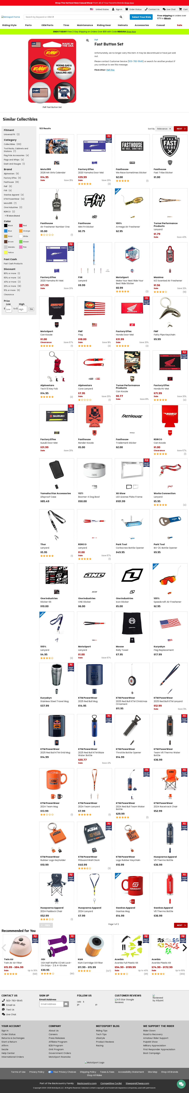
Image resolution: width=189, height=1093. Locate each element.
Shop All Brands (169, 1072)
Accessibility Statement (131, 1072)
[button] (169, 9)
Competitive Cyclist (111, 1083)
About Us (54, 1030)
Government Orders (60, 1053)
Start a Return (9, 1041)
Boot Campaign (151, 1053)
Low (7, 306)
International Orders (13, 1056)
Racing (99, 1045)
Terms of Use (18, 1072)
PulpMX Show (150, 1041)
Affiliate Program (58, 1041)
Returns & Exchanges (13, 1038)
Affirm (5, 1045)
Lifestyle (100, 1038)
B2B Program (56, 1045)
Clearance (9, 294)
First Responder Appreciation (159, 1049)
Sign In (5, 1030)
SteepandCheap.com (137, 1083)
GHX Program (56, 1049)
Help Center (8, 1053)
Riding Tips (101, 1030)
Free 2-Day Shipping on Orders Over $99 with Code (94, 31)
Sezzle (5, 1049)
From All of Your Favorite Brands (94, 3)
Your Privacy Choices (64, 1072)
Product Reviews (105, 1041)
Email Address (47, 999)
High (18, 306)
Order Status (8, 1034)
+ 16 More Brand (12, 215)
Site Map (152, 1072)
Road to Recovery (153, 1034)
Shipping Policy (88, 1072)
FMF (96, 39)
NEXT (179, 128)
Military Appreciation (154, 1045)
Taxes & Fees (107, 1072)
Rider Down (149, 1030)
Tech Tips (101, 1034)
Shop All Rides (94, 1075)
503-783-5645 (136, 61)
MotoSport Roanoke (60, 1056)
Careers (53, 1034)
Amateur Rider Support (155, 1038)
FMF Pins (110, 70)
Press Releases (57, 1038)
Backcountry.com (87, 1083)
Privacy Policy (36, 1072)
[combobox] (164, 128)
